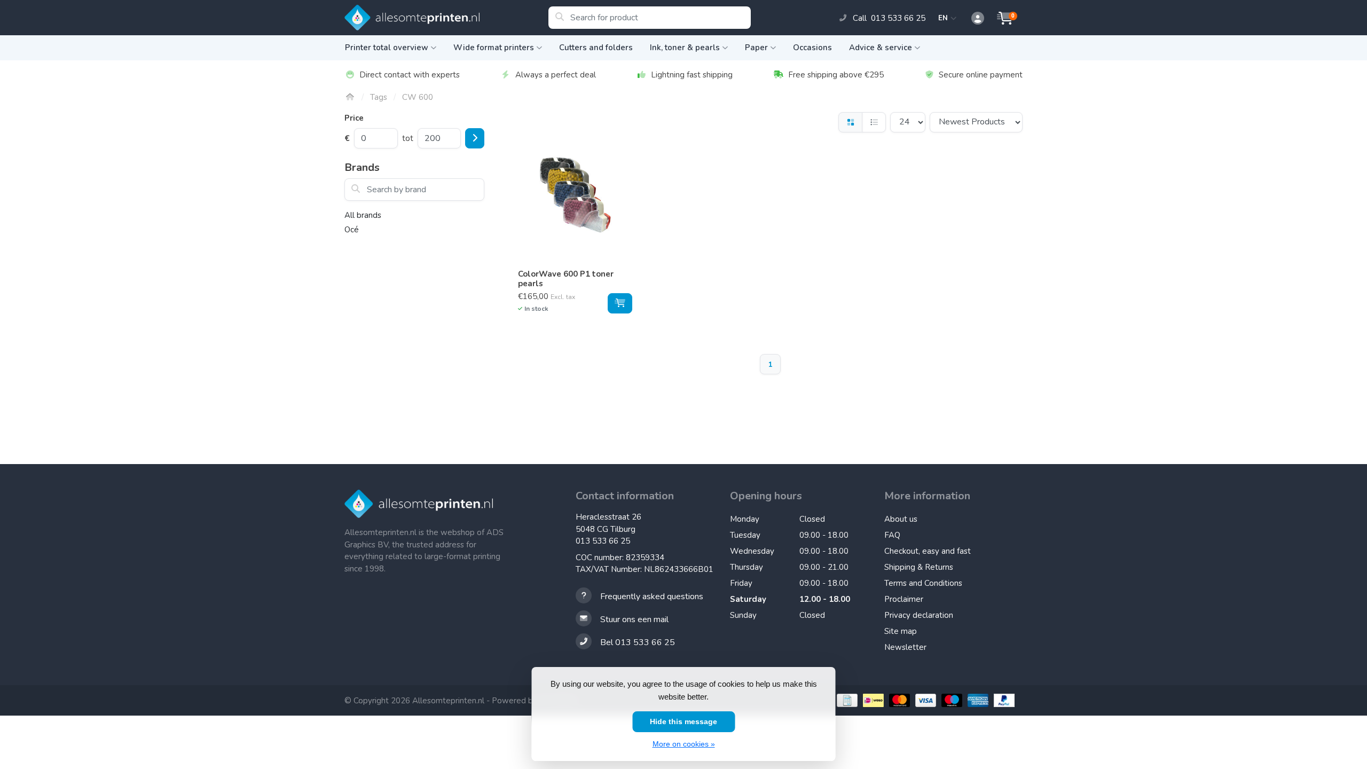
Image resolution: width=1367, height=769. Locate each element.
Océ (351, 229)
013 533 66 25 (603, 541)
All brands (362, 215)
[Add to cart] (620, 303)
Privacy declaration (918, 615)
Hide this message (683, 721)
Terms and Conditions (923, 583)
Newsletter (905, 647)
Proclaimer (903, 599)
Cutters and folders (596, 47)
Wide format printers (493, 47)
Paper (756, 47)
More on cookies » (684, 744)
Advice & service (880, 47)
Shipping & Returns (918, 567)
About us (900, 519)
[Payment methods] (846, 700)
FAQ (892, 535)
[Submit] (474, 138)
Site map (900, 631)
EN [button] (944, 18)
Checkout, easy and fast (927, 551)
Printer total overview (386, 47)
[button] (972, 19)
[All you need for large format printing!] (446, 17)
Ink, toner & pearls (685, 47)
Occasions (812, 47)
